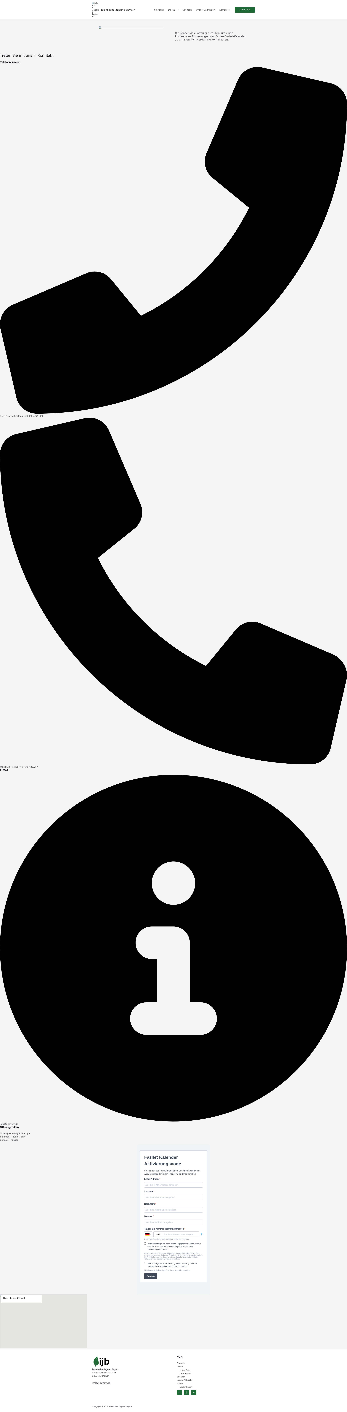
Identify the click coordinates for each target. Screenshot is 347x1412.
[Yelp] (186, 1392)
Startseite (159, 9)
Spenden (187, 9)
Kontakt (223, 9)
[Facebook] (179, 1392)
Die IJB (172, 9)
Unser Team (185, 1370)
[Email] (193, 1392)
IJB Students (185, 1373)
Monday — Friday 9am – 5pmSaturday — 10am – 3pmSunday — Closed (15, 1136)
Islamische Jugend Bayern (118, 9)
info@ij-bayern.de (101, 1383)
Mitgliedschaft (186, 1387)
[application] (177, 9)
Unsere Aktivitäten (205, 9)
